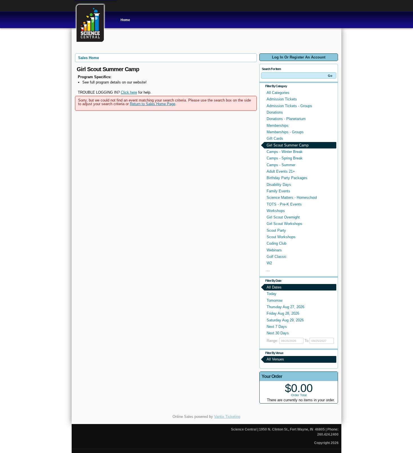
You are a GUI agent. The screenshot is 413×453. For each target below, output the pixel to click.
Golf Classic (277, 256)
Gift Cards (275, 138)
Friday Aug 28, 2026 (283, 313)
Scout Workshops (281, 237)
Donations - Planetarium (286, 119)
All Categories (278, 93)
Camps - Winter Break (285, 152)
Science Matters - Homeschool (292, 197)
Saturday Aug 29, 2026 (285, 320)
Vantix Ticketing (227, 416)
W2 (269, 263)
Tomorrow (274, 300)
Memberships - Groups (285, 132)
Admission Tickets (282, 99)
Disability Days (279, 184)
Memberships (278, 125)
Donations (275, 112)
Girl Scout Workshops (284, 224)
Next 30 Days (278, 333)
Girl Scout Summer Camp (287, 145)
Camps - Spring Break (285, 158)
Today (271, 294)
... (268, 270)
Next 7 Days (277, 326)
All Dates (274, 287)
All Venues (275, 359)
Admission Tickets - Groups (289, 106)
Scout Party (276, 230)
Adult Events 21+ (281, 171)
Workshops (276, 211)
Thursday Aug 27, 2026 (285, 307)
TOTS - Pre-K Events (284, 204)
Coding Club (276, 243)
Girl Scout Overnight (283, 217)
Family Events (278, 191)
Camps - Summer (281, 165)
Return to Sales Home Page (152, 104)
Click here (129, 92)
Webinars (274, 250)
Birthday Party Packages (287, 178)
